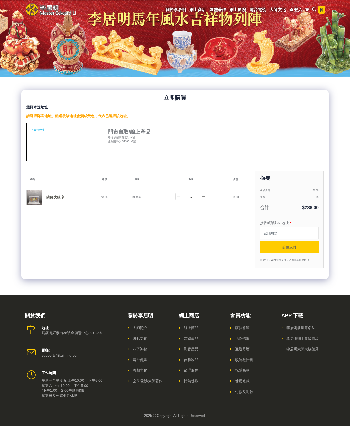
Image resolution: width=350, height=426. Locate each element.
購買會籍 (242, 328)
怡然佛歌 (191, 381)
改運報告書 (244, 360)
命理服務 (191, 370)
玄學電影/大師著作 (147, 381)
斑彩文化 (140, 338)
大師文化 (278, 9)
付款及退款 (244, 392)
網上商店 (198, 9)
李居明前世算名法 (300, 328)
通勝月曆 (242, 349)
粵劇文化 (140, 370)
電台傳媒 (140, 360)
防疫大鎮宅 (55, 197)
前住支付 (289, 247)
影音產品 (191, 349)
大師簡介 (140, 328)
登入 (298, 9)
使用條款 (242, 381)
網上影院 (238, 9)
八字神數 (140, 349)
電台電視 (258, 9)
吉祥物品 (191, 360)
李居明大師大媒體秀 (302, 349)
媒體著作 (218, 9)
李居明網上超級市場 (302, 338)
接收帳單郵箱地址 (276, 223)
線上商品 (191, 328)
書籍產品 (191, 338)
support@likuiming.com (60, 355)
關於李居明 (176, 9)
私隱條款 (242, 370)
